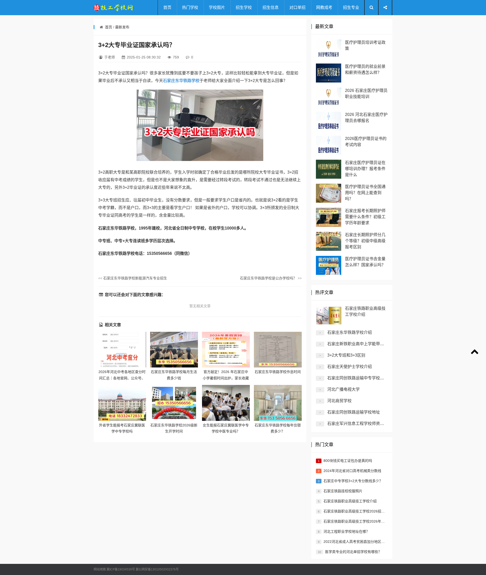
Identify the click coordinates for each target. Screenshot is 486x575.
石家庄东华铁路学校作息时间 (278, 372)
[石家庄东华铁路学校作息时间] (278, 349)
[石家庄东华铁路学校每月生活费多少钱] (174, 349)
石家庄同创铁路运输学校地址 (353, 412)
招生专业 (351, 7)
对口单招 (297, 7)
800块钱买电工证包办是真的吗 (347, 461)
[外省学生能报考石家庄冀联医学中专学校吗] (122, 403)
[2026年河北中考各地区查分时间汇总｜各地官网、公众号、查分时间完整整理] (122, 349)
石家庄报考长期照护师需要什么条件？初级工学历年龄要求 (365, 217)
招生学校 (244, 7)
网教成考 (324, 7)
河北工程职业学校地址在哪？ (346, 531)
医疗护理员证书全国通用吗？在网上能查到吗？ (365, 192)
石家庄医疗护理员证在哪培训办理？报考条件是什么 (365, 168)
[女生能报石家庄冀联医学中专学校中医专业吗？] (226, 403)
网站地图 (100, 569)
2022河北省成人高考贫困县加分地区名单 (355, 542)
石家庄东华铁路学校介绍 (349, 332)
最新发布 (122, 27)
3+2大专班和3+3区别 (346, 355)
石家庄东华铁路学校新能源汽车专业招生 (132, 278)
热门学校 (190, 7)
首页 (167, 7)
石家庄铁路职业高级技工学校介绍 (350, 501)
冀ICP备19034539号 (121, 569)
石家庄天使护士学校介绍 (349, 366)
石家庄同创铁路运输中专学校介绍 (357, 378)
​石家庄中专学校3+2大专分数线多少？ (353, 481)
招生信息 (270, 7)
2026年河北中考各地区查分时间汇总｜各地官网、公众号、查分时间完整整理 (122, 378)
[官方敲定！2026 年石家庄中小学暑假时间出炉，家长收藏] (226, 349)
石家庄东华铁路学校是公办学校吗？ (271, 278)
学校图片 (217, 7)
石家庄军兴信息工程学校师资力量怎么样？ (365, 423)
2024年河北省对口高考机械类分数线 (352, 471)
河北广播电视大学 (343, 389)
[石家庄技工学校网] (114, 7)
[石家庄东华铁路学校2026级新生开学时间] (174, 403)
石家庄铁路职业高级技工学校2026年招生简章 (359, 521)
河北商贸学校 (339, 401)
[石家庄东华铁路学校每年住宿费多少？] (278, 403)
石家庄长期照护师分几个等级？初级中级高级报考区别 (365, 241)
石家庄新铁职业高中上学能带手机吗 (359, 344)
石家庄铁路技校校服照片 (342, 491)
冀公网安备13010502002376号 (157, 569)
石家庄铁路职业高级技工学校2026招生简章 (357, 511)
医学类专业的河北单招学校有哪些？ (353, 552)
